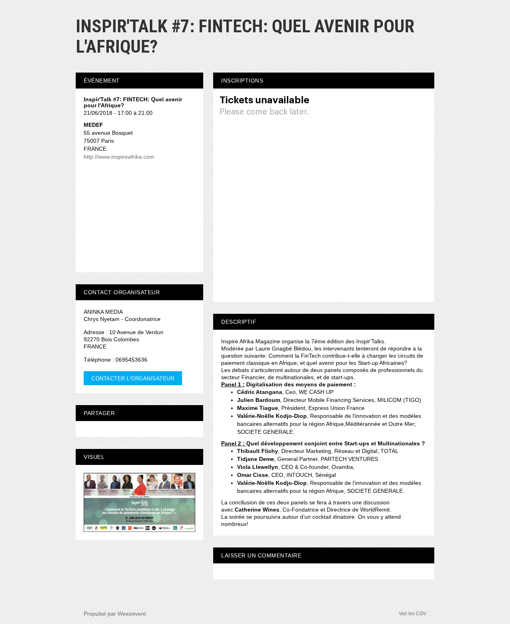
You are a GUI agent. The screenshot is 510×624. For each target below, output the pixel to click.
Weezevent (132, 613)
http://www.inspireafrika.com (119, 157)
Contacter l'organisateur (133, 379)
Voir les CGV (412, 613)
